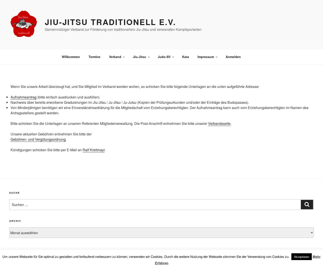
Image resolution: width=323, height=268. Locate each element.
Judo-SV (164, 57)
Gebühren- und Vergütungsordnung (38, 139)
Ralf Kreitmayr (94, 149)
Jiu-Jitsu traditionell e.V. (110, 21)
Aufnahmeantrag (23, 97)
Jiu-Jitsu (139, 57)
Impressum (206, 57)
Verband (115, 57)
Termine (94, 57)
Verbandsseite (219, 123)
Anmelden (233, 57)
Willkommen (71, 57)
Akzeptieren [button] (301, 257)
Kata (185, 57)
